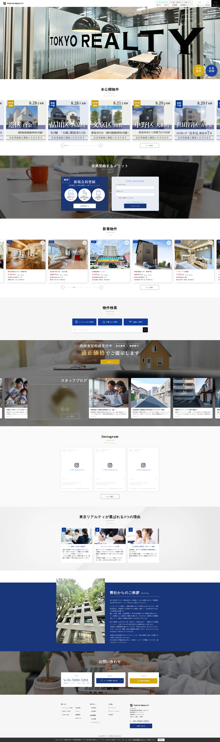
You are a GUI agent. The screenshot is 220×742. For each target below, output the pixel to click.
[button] (63, 145)
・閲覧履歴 (77, 715)
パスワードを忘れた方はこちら (135, 202)
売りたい (167, 5)
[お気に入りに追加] (42, 243)
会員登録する (84, 206)
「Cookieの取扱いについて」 (139, 739)
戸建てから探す (112, 322)
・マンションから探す (67, 708)
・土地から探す (65, 715)
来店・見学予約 (177, 2)
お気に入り (200, 5)
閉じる (161, 739)
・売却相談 (93, 708)
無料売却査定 (145, 681)
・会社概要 (93, 719)
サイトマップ (112, 708)
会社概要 (174, 5)
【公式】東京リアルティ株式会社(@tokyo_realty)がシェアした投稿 (80, 488)
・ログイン (77, 711)
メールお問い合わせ (111, 680)
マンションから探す (86, 322)
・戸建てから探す (66, 711)
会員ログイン (188, 2)
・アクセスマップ (95, 722)
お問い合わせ (215, 5)
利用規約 (110, 715)
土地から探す (137, 322)
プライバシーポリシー (114, 711)
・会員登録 (77, 708)
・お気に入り (78, 718)
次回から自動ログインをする (126, 198)
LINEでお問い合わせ (163, 2)
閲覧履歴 (207, 5)
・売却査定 (93, 711)
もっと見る (149, 145)
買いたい (159, 5)
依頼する (110, 362)
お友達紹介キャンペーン (187, 5)
